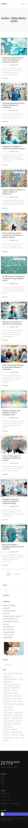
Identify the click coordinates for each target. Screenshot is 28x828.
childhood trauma (7, 693)
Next (18, 574)
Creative (6, 613)
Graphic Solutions (19, 704)
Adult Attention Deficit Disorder (15, 673)
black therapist (7, 690)
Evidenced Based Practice (10, 618)
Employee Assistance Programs (12, 616)
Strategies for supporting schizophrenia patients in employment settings (10, 501)
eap (4, 704)
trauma (17, 737)
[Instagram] (7, 764)
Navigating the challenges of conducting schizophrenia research (13, 147)
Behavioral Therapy (9, 605)
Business (6, 608)
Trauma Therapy (8, 634)
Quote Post (6, 732)
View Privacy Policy (10, 762)
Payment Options (8, 629)
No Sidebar (18, 720)
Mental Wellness (8, 626)
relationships (6, 734)
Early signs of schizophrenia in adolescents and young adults (12, 323)
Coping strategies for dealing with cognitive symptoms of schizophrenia (13, 192)
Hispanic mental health (8, 709)
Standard (22, 734)
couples (15, 693)
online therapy (16, 723)
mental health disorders (9, 720)
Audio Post (6, 687)
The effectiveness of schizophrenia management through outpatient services (13, 278)
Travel (22, 737)
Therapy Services (8, 632)
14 (15, 574)
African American (7, 676)
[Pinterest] (12, 764)
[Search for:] (14, 589)
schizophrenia (14, 734)
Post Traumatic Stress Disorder (10, 729)
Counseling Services (9, 610)
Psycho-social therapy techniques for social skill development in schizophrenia (13, 367)
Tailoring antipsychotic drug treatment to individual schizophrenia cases (11, 412)
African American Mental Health (10, 679)
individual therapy (19, 712)
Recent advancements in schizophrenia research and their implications (13, 547)
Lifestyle (6, 624)
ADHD (5, 673)
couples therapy (17, 695)
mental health (7, 718)
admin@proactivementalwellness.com (10, 803)
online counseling (7, 723)
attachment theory (8, 682)
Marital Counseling (8, 715)
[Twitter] (4, 764)
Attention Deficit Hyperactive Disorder (12, 684)
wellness (5, 740)
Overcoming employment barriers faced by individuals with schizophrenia (13, 105)
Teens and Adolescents (9, 737)
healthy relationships (8, 707)
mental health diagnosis (17, 718)
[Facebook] (1, 764)
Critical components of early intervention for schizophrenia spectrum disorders (12, 235)
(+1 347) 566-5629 (6, 800)
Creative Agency (7, 698)
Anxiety (20, 679)
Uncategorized (8, 637)
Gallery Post (10, 704)
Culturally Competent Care (9, 701)
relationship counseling (16, 732)
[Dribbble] (9, 764)
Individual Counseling (8, 712)
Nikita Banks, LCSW (14, 64)
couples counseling (8, 695)
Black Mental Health (15, 687)
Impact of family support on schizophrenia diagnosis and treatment (11, 458)
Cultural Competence (17, 698)
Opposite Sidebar (7, 726)
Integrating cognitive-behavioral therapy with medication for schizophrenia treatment (12, 60)
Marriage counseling (18, 715)
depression (19, 701)
